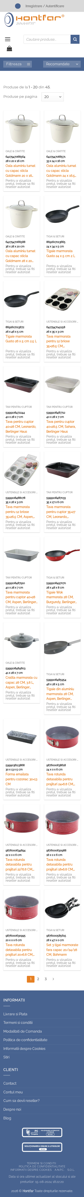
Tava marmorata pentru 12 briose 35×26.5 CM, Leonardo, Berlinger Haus (60, 342)
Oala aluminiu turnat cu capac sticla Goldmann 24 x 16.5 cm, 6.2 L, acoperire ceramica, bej (61, 171)
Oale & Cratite (15, 151)
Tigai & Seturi (55, 236)
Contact (9, 1083)
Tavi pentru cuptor (19, 407)
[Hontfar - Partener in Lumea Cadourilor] (34, 20)
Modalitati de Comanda (22, 1031)
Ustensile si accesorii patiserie (62, 321)
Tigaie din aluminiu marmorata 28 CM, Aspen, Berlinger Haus (60, 694)
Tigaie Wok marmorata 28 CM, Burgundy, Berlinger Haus (60, 598)
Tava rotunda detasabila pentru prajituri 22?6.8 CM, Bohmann (19, 865)
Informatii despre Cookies (24, 1049)
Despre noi (12, 1109)
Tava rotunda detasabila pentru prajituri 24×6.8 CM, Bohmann (60, 779)
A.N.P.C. (60, 1169)
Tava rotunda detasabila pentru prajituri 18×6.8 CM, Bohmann (59, 865)
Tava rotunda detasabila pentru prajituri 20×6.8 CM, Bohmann (19, 950)
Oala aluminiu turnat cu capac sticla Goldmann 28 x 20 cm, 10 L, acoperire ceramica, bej (20, 256)
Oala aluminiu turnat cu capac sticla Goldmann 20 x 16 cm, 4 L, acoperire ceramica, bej (20, 171)
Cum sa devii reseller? (21, 1101)
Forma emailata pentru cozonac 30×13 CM (21, 779)
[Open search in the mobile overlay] (52, 39)
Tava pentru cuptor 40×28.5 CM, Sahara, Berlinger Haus (61, 426)
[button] (7, 39)
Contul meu (13, 1092)
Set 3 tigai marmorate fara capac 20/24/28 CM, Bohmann (62, 950)
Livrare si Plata (15, 1014)
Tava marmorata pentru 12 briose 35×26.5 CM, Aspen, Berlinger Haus (19, 512)
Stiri (6, 1057)
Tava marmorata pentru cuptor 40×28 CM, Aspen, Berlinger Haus (21, 598)
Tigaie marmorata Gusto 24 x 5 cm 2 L (60, 253)
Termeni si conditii (17, 1022)
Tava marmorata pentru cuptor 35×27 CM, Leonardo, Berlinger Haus (60, 512)
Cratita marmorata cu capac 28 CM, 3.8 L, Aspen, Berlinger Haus (21, 683)
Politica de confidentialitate (25, 1040)
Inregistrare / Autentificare (45, 6)
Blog (7, 1118)
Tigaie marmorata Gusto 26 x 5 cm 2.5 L (21, 339)
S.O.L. (71, 1169)
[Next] (53, 979)
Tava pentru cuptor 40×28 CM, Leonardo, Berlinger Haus (21, 426)
